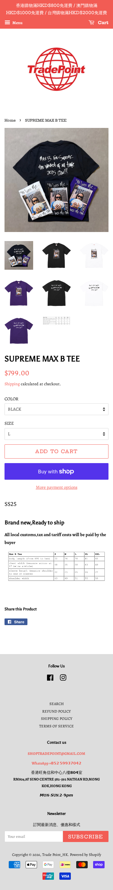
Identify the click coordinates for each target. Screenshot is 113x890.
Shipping (12, 384)
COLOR (11, 399)
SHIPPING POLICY (56, 718)
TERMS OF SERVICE (56, 726)
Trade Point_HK (55, 854)
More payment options (56, 487)
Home (10, 120)
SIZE (9, 423)
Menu (17, 22)
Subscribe (85, 837)
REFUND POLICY (56, 711)
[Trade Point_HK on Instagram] (63, 679)
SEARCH (56, 703)
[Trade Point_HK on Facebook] (50, 679)
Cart (102, 22)
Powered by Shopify (85, 854)
